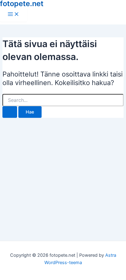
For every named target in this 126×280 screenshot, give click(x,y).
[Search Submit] (9, 112)
